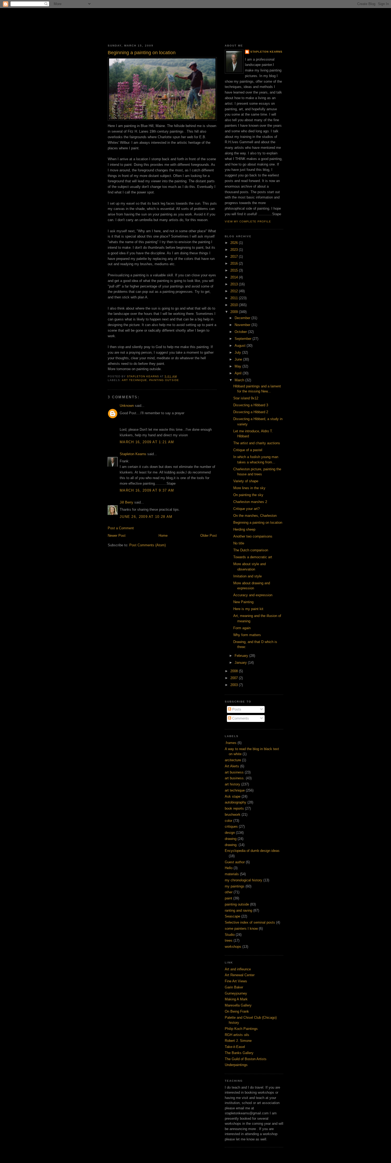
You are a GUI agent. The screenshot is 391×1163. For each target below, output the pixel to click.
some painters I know (241, 929)
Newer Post (117, 536)
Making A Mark (236, 999)
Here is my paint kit (248, 609)
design (230, 833)
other (228, 892)
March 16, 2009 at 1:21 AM (147, 442)
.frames (230, 743)
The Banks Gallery (239, 1053)
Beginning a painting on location (257, 523)
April (239, 373)
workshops (233, 947)
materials (232, 874)
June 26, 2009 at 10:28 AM (146, 517)
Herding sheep (244, 529)
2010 (234, 305)
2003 (234, 685)
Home (163, 536)
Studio (230, 935)
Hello (228, 868)
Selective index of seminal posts (250, 922)
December (243, 318)
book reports (234, 808)
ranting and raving (238, 910)
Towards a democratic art (252, 557)
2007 (234, 678)
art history (232, 784)
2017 (234, 257)
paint (228, 898)
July (238, 352)
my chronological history (243, 880)
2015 (234, 270)
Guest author (235, 862)
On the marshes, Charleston (255, 516)
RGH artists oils (237, 1035)
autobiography (235, 802)
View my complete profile (248, 221)
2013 (234, 284)
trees (228, 940)
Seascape (232, 916)
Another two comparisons (252, 536)
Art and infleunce (238, 969)
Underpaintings (236, 1065)
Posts (236, 709)
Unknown (127, 406)
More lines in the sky (249, 488)
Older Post (208, 536)
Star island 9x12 (245, 398)
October (241, 332)
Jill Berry (126, 502)
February (242, 656)
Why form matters (247, 635)
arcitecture (233, 760)
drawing (230, 839)
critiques (231, 826)
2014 (234, 277)
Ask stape (232, 796)
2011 (234, 298)
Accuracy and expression (252, 595)
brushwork (232, 815)
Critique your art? (246, 509)
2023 (234, 250)
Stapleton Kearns (133, 454)
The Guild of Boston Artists (246, 1059)
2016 (234, 263)
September (243, 339)
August (241, 346)
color (228, 821)
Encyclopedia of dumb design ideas (252, 851)
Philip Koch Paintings (241, 1029)
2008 (234, 671)
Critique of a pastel (247, 450)
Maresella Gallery (238, 1005)
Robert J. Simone (238, 1041)
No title (238, 543)
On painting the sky (248, 495)
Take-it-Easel (235, 1047)
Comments (240, 718)
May (238, 366)
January (241, 663)
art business (234, 772)
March (240, 380)
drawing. (231, 845)
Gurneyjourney (236, 993)
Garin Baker (234, 987)
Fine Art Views (236, 981)
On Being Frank (237, 1011)
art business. (235, 778)
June (239, 359)
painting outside (164, 380)
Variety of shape (245, 481)
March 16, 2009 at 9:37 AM (147, 490)
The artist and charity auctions (256, 443)
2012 (234, 291)
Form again (242, 628)
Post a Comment (121, 528)
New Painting (243, 602)
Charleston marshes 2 (250, 502)
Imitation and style (247, 576)
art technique (134, 380)
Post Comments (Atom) (147, 545)
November (243, 325)
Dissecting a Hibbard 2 (250, 412)
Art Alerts (232, 766)
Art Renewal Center (240, 975)
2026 (234, 243)
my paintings (234, 886)
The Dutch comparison (250, 550)
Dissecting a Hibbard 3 (250, 405)
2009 (234, 312)
